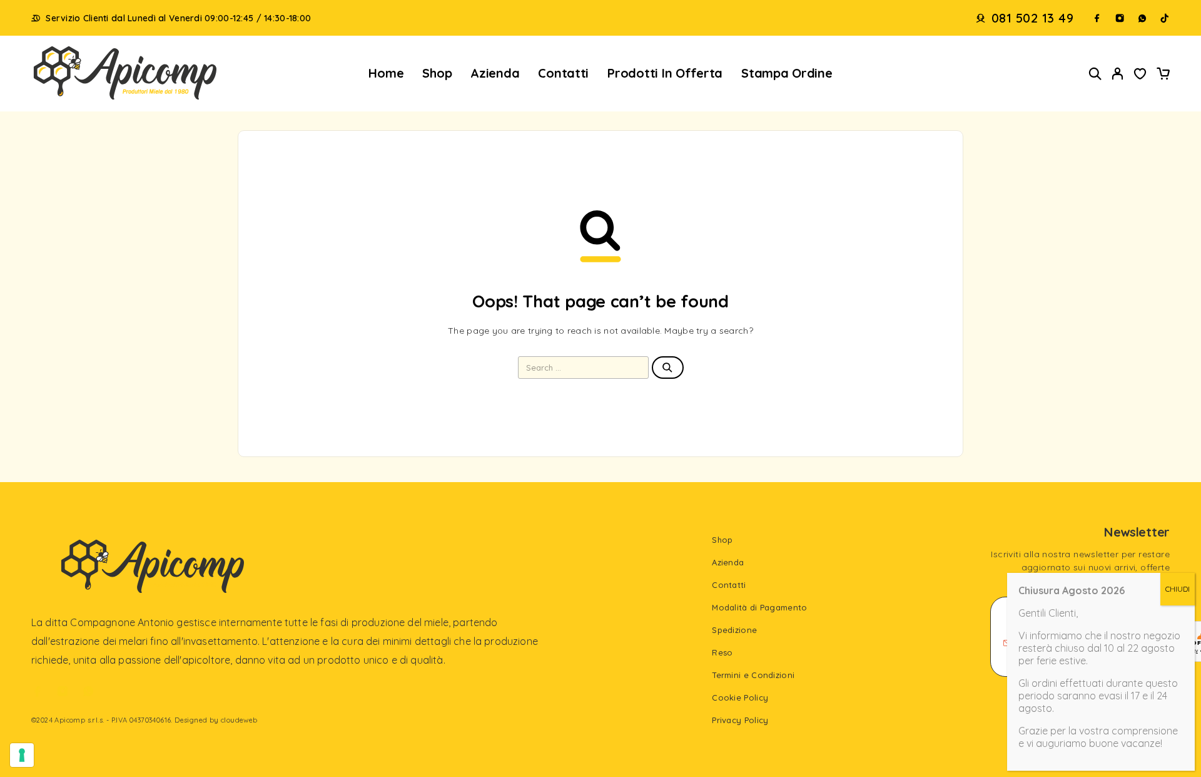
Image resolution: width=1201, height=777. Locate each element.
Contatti (563, 73)
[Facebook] (1097, 18)
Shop (437, 73)
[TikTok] (1164, 18)
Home (385, 73)
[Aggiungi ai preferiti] (1140, 75)
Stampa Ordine (787, 73)
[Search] (1095, 74)
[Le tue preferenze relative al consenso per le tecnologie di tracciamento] (22, 755)
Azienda (494, 73)
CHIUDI (1177, 589)
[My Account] (1118, 74)
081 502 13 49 (1032, 18)
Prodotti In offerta (664, 73)
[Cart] (1163, 75)
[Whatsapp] (1142, 18)
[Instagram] (1119, 18)
